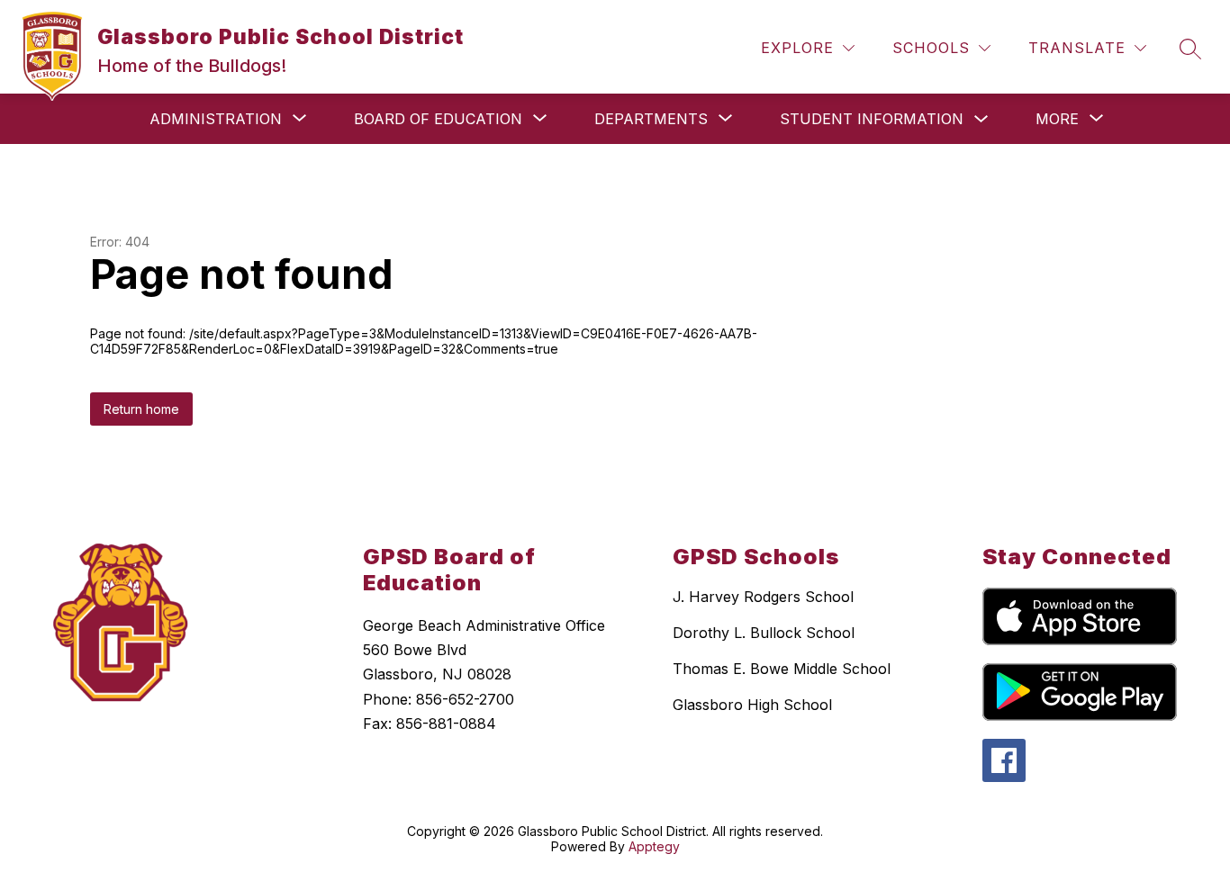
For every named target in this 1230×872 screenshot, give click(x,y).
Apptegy (654, 846)
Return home (141, 409)
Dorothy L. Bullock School (764, 633)
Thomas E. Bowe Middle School (782, 669)
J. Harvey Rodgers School (763, 597)
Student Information (871, 119)
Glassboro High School (752, 705)
